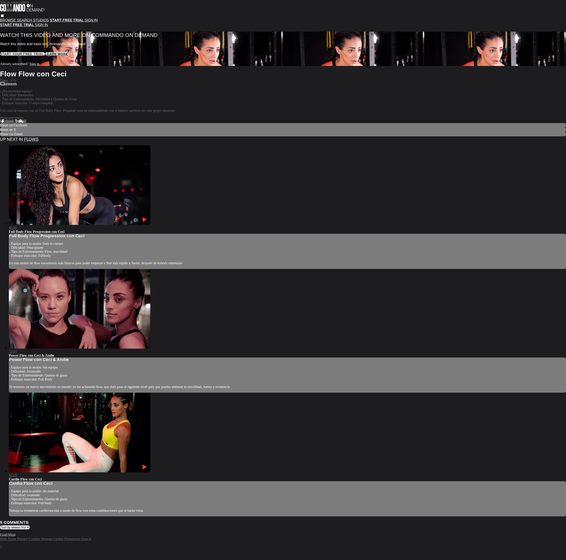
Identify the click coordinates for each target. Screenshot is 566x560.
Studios (41, 20)
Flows (4, 80)
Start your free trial (22, 54)
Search (25, 20)
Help (4, 539)
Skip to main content (14, 2)
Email (22, 121)
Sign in (91, 20)
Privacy (23, 539)
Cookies (35, 539)
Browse (8, 20)
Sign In (41, 25)
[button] (2, 15)
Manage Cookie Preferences (61, 539)
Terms (12, 539)
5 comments (8, 83)
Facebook (7, 121)
